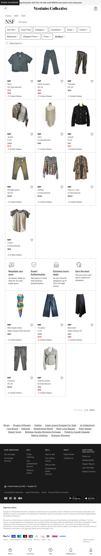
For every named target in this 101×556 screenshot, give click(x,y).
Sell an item (50, 464)
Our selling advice (50, 459)
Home (8, 15)
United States (27, 540)
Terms (43, 492)
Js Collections (87, 425)
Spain (44, 540)
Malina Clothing (39, 435)
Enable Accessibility (9, 2)
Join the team (88, 467)
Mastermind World (43, 428)
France (5, 540)
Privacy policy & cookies (58, 492)
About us (86, 456)
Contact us (68, 458)
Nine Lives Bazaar (65, 428)
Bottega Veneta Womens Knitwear (43, 432)
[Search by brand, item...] (5, 8)
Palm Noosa (85, 428)
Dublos (38, 425)
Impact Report (88, 464)
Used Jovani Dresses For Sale (60, 425)
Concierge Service (8, 459)
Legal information (32, 492)
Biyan (6, 425)
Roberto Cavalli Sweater (77, 432)
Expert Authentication (38, 273)
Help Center (69, 454)
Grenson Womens (60, 435)
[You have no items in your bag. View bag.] (95, 8)
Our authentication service (33, 464)
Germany (37, 540)
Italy (49, 540)
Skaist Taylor (15, 432)
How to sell (50, 454)
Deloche (25, 428)
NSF (16, 15)
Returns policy (30, 471)
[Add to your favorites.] (31, 81)
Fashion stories (88, 471)
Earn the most (82, 271)
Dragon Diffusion (22, 425)
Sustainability (88, 460)
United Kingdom (15, 540)
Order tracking (30, 456)
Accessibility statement (13, 492)
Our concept (9, 454)
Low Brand (12, 428)
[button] (95, 8)
